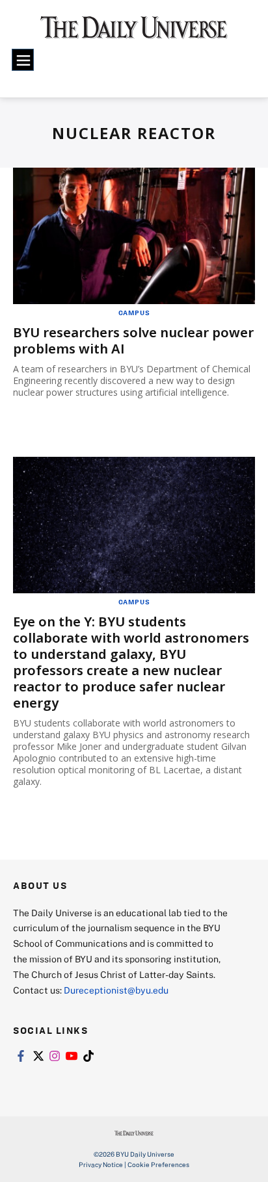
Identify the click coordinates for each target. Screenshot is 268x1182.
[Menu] (23, 60)
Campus (134, 312)
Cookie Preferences (158, 1164)
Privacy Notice (101, 1164)
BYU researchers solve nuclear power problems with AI (133, 340)
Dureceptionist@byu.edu (116, 990)
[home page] (134, 32)
